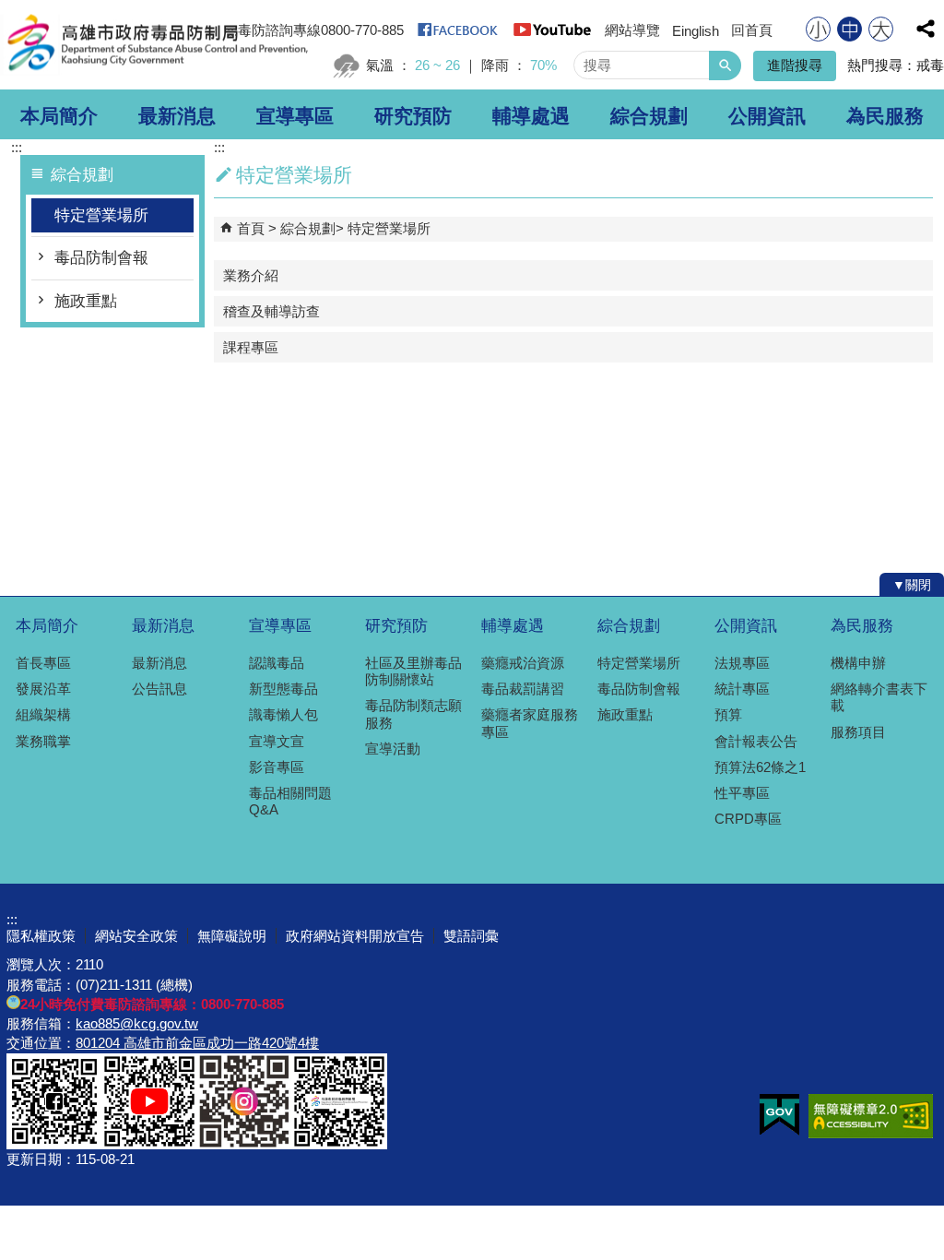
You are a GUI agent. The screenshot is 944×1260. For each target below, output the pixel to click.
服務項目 (858, 732)
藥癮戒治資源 (522, 663)
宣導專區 (295, 116)
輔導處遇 (531, 116)
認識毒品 (276, 663)
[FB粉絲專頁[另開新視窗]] (458, 35)
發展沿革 (43, 688)
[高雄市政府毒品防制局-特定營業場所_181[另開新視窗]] (149, 1143)
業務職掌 (43, 741)
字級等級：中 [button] (849, 29)
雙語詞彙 (471, 936)
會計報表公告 (755, 741)
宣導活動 (392, 748)
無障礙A (870, 1116)
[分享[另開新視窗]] (925, 28)
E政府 (779, 1114)
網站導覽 (632, 30)
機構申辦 (858, 663)
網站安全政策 (136, 936)
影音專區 (276, 767)
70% (543, 65)
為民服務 (885, 116)
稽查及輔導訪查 (271, 311)
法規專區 (742, 663)
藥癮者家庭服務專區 (529, 723)
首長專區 (43, 663)
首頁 (251, 228)
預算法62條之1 (760, 767)
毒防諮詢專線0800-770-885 (321, 30)
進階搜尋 (794, 65)
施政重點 (85, 301)
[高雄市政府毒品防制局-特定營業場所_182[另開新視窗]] (244, 1143)
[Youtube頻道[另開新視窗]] (552, 35)
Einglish (695, 31)
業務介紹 (250, 275)
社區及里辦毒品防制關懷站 (413, 671)
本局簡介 (59, 116)
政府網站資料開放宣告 (355, 936)
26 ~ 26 (437, 65)
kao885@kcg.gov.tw (137, 1023)
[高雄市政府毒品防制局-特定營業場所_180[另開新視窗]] (54, 1143)
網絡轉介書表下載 (879, 697)
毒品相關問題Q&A (290, 801)
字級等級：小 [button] (818, 29)
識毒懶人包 (283, 714)
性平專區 (742, 793)
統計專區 (742, 688)
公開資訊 (767, 116)
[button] (725, 65)
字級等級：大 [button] (880, 29)
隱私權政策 (41, 936)
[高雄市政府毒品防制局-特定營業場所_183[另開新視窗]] (339, 1143)
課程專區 (250, 347)
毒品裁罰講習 (522, 688)
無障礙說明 (231, 936)
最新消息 (177, 116)
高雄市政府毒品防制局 (156, 45)
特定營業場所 (101, 215)
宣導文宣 (276, 741)
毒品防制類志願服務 (413, 713)
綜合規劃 (649, 116)
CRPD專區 (748, 818)
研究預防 (413, 116)
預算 (728, 714)
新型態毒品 (283, 688)
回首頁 (752, 30)
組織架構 (43, 714)
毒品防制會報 (101, 258)
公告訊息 (159, 688)
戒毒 (930, 65)
